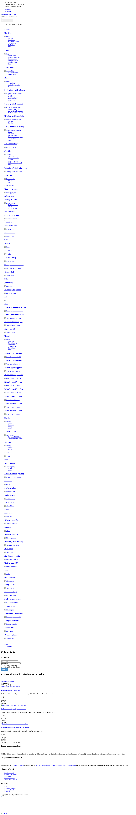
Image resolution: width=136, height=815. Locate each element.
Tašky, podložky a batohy (14, 127)
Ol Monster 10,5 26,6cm (15, 438)
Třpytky (7, 418)
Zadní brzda (11, 40)
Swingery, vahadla (11, 620)
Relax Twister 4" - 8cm (13, 403)
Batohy (10, 132)
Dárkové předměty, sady (15, 163)
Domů (6, 644)
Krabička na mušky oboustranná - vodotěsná (15, 727)
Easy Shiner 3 (12, 341)
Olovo (10, 182)
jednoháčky (11, 83)
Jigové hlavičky (10, 329)
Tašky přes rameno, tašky (15, 137)
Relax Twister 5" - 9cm (13, 411)
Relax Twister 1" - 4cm (13, 382)
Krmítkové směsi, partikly (14, 474)
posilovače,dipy (10, 488)
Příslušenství (11, 100)
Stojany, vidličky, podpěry (14, 104)
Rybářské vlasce (13, 72)
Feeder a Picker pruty (14, 57)
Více (9, 46)
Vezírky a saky (12, 98)
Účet (5, 786)
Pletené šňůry (12, 74)
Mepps (10, 423)
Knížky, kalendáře (11, 563)
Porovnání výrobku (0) (7, 681)
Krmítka (10, 180)
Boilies (10, 468)
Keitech (7, 336)
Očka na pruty (10, 577)
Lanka (7, 453)
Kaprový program (11, 189)
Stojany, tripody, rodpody (15, 111)
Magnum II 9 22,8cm (14, 437)
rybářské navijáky (50, 765)
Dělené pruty (12, 55)
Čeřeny (10, 95)
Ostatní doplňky (12, 208)
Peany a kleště (9, 585)
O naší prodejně (9, 773)
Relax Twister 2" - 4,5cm (13, 389)
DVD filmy (8, 549)
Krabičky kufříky (11, 144)
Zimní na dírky (12, 62)
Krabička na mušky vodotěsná (10, 690)
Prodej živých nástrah (10, 779)
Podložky (11, 133)
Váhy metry (9, 628)
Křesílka (10, 121)
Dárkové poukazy (13, 161)
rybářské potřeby (19, 765)
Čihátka (10, 159)
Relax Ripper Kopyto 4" (13, 368)
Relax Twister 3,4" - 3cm (13, 375)
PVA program (9, 606)
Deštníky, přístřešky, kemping (15, 168)
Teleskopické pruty (13, 60)
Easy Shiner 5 (12, 348)
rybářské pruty (40, 765)
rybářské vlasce (71, 765)
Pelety (10, 470)
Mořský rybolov (10, 200)
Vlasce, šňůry (9, 67)
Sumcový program (11, 215)
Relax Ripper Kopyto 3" (13, 360)
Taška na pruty (12, 135)
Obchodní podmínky (10, 774)
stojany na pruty (61, 765)
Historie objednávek (10, 788)
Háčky (6, 78)
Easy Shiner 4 (12, 344)
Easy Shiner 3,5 (12, 343)
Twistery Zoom (10, 432)
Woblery (7, 442)
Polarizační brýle (10, 592)
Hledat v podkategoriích (10, 665)
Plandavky (11, 425)
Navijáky (7, 33)
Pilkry (10, 206)
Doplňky (7, 151)
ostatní (10, 449)
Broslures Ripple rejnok (13, 322)
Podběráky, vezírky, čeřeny (14, 90)
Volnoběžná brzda (13, 41)
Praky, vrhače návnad (12, 599)
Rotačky (10, 428)
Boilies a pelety (10, 463)
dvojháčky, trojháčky (14, 85)
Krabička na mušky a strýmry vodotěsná (13, 709)
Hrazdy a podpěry (13, 109)
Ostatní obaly (12, 138)
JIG (9, 86)
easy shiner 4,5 (12, 346)
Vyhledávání (8, 646)
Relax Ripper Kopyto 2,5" (14, 353)
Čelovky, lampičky (13, 158)
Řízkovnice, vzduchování (13, 613)
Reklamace (7, 776)
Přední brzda (12, 38)
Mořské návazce (13, 205)
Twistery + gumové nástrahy (15, 307)
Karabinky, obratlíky (12, 556)
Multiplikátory (12, 43)
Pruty (6, 50)
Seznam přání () (9, 790)
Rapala (10, 426)
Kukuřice (8, 481)
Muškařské (11, 45)
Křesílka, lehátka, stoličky (14, 116)
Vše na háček (9, 502)
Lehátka (10, 123)
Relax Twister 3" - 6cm (13, 396)
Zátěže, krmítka (10, 175)
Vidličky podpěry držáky (15, 112)
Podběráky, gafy (13, 97)
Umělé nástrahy (10, 495)
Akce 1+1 (11, 156)
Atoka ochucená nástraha (14, 315)
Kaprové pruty (12, 59)
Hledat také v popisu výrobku (11, 667)
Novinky (7, 791)
